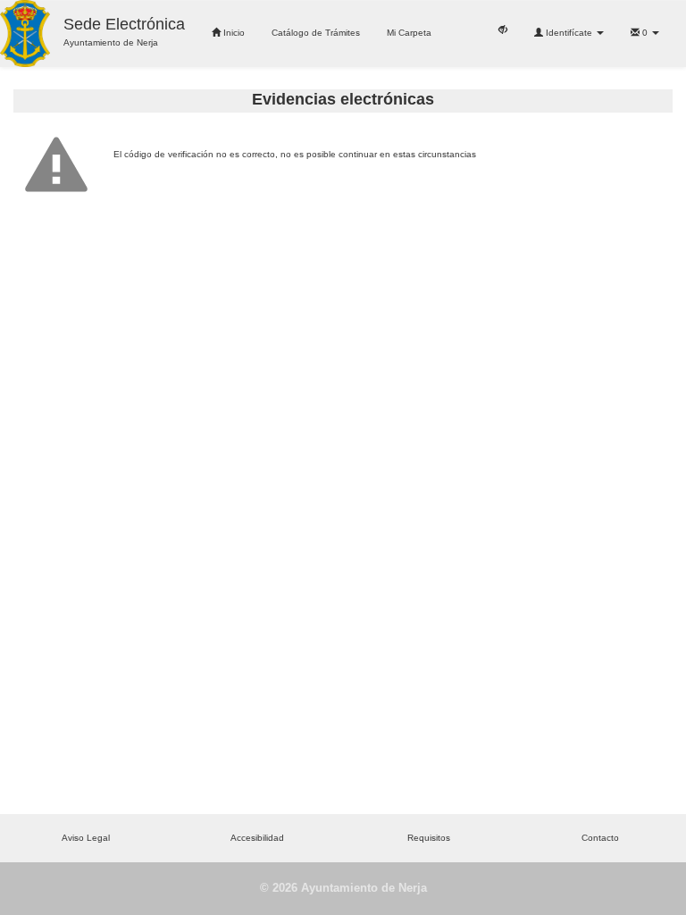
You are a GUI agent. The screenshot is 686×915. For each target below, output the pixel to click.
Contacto (600, 838)
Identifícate (569, 33)
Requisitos (428, 838)
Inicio (233, 33)
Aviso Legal (86, 838)
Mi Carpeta (409, 33)
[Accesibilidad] (503, 28)
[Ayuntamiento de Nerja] (25, 33)
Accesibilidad (257, 838)
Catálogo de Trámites (316, 33)
